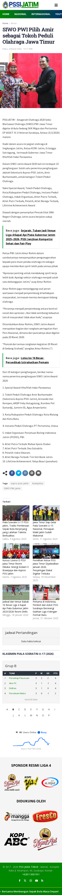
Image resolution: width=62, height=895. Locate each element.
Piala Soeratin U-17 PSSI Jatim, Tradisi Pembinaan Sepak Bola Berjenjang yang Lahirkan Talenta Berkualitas (15, 529)
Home (5, 14)
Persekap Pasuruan (19, 678)
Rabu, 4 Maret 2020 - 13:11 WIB (17, 48)
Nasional (20, 14)
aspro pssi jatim (20, 483)
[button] (7, 709)
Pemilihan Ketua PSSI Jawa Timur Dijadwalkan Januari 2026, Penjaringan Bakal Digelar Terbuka (46, 567)
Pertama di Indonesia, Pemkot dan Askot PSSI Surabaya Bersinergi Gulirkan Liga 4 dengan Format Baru (45, 608)
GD (47, 673)
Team (12, 673)
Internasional (40, 14)
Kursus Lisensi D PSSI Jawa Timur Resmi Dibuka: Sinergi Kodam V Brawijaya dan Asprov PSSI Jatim (15, 567)
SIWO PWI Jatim (12, 488)
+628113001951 (31, 874)
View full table (31, 699)
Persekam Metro (17, 693)
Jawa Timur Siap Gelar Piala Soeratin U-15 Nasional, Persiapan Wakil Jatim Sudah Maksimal (44, 529)
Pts (55, 673)
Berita (14, 23)
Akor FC (13, 683)
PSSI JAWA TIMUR (28, 866)
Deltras (12, 688)
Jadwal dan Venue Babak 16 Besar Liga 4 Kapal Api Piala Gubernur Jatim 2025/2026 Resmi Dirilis (15, 606)
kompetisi (37, 483)
